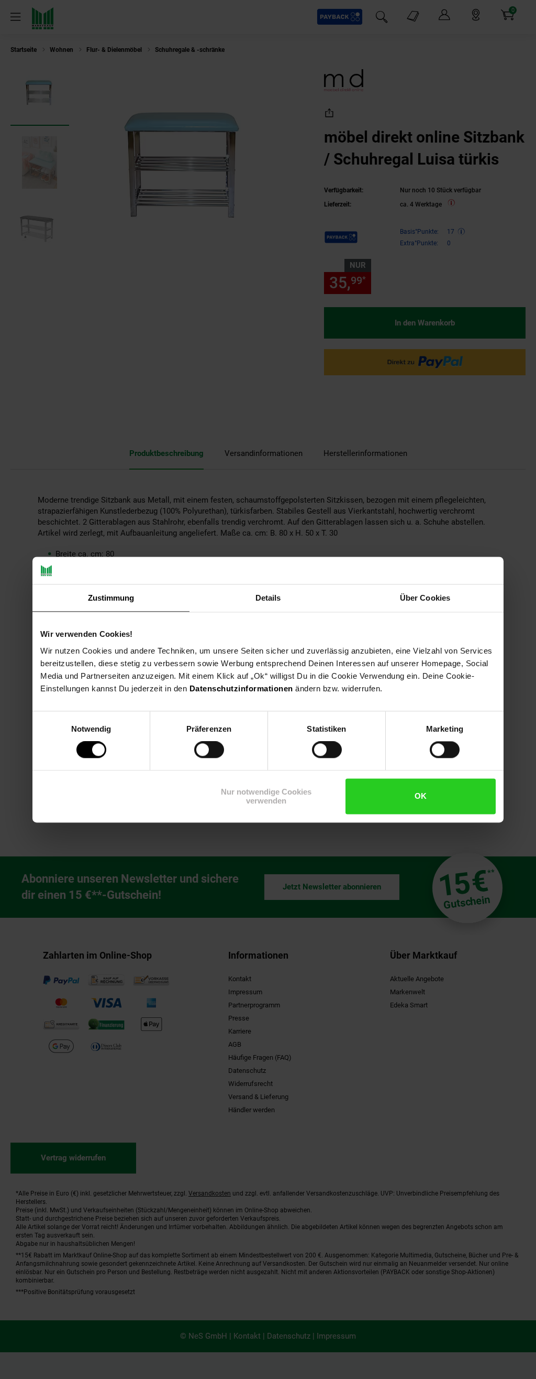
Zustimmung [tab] (111, 597)
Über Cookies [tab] (425, 597)
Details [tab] (268, 597)
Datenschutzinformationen (241, 688)
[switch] (209, 750)
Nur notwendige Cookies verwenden (266, 796)
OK (421, 796)
